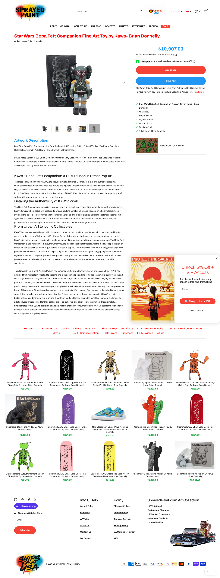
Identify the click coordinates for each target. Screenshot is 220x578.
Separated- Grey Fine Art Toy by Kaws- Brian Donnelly (195, 475)
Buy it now (171, 81)
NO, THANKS (198, 310)
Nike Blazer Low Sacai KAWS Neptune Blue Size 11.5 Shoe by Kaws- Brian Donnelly (110, 429)
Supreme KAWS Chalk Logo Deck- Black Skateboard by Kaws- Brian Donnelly (67, 383)
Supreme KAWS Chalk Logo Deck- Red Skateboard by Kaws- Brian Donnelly (195, 428)
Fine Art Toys (110, 328)
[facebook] (29, 499)
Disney (77, 328)
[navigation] (44, 128)
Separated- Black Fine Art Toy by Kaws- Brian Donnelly (24, 428)
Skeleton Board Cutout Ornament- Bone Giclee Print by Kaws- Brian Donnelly (110, 383)
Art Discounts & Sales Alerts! (28, 513)
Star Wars (111, 333)
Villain (160, 333)
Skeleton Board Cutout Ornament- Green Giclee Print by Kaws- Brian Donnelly (25, 475)
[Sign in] (197, 11)
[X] (35, 500)
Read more (199, 92)
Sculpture (80, 26)
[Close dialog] (217, 258)
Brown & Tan (50, 328)
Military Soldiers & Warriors (186, 328)
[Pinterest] (22, 499)
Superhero (127, 333)
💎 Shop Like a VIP (197, 301)
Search (141, 11)
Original (65, 26)
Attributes (138, 26)
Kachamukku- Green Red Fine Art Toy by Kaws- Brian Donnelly (152, 428)
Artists (123, 26)
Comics (65, 328)
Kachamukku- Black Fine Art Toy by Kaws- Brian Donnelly (153, 475)
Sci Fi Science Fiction (86, 333)
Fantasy (90, 328)
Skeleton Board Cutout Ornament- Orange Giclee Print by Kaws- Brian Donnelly (195, 383)
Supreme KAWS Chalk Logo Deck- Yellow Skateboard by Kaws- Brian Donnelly (110, 475)
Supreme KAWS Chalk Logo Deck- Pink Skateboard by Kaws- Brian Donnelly (67, 475)
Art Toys (96, 26)
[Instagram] (15, 499)
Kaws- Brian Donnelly (32, 41)
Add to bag (170, 70)
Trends (153, 26)
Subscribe (25, 530)
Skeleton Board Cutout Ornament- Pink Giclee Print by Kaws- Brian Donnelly (24, 383)
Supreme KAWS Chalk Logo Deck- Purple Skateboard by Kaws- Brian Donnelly (67, 428)
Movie (57, 333)
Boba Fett (29, 328)
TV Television (145, 333)
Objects (110, 26)
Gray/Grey (127, 328)
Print (53, 26)
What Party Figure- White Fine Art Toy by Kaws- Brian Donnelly (153, 383)
